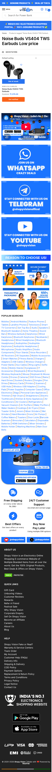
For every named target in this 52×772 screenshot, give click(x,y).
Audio (34, 324)
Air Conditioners (39, 398)
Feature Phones (36, 318)
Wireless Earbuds (9, 90)
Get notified (13, 103)
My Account (10, 657)
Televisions (34, 321)
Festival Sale (10, 609)
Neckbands (41, 333)
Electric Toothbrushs (35, 395)
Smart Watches (22, 355)
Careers (8, 626)
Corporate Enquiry (14, 616)
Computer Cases (9, 389)
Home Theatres (31, 327)
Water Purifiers (22, 404)
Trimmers (33, 392)
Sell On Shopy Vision (15, 619)
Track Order (10, 654)
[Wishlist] (20, 70)
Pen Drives (26, 379)
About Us (9, 629)
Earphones (32, 330)
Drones (34, 373)
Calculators (19, 420)
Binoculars (6, 420)
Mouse (44, 370)
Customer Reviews (14, 599)
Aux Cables (32, 361)
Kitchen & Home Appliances (15, 398)
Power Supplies (39, 386)
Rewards (8, 603)
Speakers (43, 324)
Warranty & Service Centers (18, 650)
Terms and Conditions (15, 680)
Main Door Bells (38, 426)
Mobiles (5, 318)
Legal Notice (10, 687)
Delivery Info (10, 663)
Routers (5, 379)
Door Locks (17, 417)
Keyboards (36, 367)
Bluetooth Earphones (24, 333)
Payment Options (13, 673)
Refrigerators (20, 401)
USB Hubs (28, 383)
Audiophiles (21, 339)
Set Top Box (24, 324)
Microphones (7, 346)
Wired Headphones (25, 336)
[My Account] (40, 9)
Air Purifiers (7, 404)
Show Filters (11, 57)
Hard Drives (29, 376)
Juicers (5, 410)
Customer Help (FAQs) (16, 660)
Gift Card (9, 593)
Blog (6, 632)
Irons (14, 413)
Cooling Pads (23, 386)
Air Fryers (17, 407)
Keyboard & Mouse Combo (16, 373)
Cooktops (6, 407)
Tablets (5, 321)
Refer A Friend (11, 606)
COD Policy (10, 670)
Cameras (44, 373)
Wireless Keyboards (30, 370)
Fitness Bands (39, 355)
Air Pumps (24, 413)
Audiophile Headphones (25, 342)
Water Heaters (38, 404)
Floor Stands (22, 349)
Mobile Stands (30, 364)
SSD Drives (8, 376)
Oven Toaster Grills (33, 407)
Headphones (7, 336)
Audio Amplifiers (24, 346)
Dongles (15, 379)
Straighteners (16, 395)
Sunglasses (7, 367)
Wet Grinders (33, 410)
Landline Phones (18, 321)
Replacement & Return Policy (19, 677)
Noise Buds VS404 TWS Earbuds (12, 94)
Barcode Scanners (33, 417)
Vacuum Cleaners (37, 401)
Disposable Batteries (36, 420)
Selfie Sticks (15, 364)
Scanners (17, 383)
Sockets (40, 376)
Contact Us (10, 690)
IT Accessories (22, 367)
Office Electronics (28, 389)
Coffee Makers (38, 413)
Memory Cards (41, 379)
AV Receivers (7, 352)
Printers (7, 383)
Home (4, 33)
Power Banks (18, 361)
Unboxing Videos (13, 596)
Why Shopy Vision (13, 613)
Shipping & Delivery (14, 667)
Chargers (6, 358)
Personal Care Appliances (14, 392)
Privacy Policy (11, 683)
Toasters (5, 417)
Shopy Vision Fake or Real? (18, 647)
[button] (44, 9)
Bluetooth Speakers (12, 327)
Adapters (16, 358)
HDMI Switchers (9, 423)
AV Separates (22, 352)
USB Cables (29, 358)
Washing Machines (19, 426)
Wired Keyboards (9, 370)
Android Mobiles (19, 318)
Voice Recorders (38, 349)
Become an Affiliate (14, 623)
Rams (18, 376)
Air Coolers (6, 401)
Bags (41, 389)
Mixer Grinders (17, 410)
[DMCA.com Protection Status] (25, 578)
